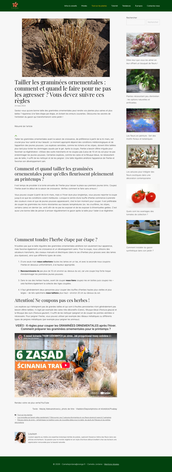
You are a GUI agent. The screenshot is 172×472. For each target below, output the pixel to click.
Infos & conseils (70, 6)
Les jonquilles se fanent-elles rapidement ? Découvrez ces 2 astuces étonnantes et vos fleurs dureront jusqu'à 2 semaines (64, 417)
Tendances (126, 6)
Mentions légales (111, 464)
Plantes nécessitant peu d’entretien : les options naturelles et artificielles (142, 99)
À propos (139, 6)
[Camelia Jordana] (15, 5)
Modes (84, 6)
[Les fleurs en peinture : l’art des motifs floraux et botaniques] (143, 130)
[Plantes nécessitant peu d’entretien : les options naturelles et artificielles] (143, 91)
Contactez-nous (153, 6)
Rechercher (131, 18)
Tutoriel (114, 6)
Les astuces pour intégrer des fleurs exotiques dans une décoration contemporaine (140, 175)
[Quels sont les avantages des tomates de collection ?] (143, 206)
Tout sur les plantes (99, 6)
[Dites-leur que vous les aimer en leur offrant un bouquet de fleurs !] (143, 55)
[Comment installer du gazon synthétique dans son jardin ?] (143, 242)
